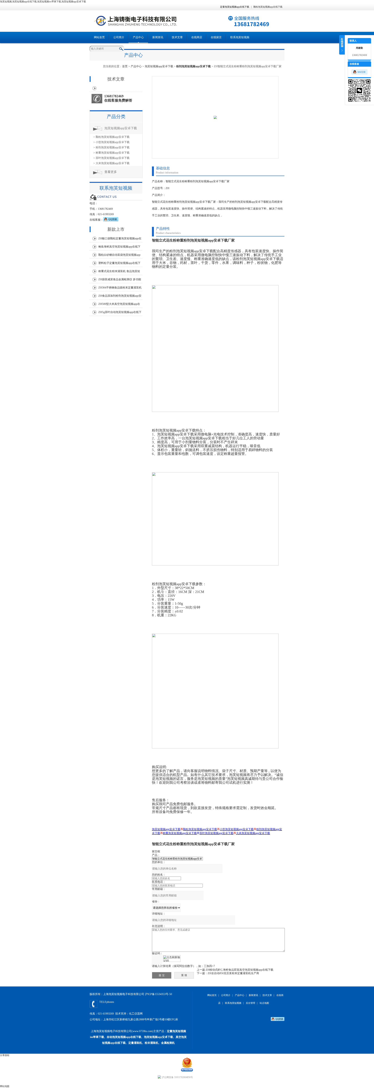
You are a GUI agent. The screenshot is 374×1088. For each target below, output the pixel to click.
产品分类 (116, 116)
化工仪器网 (136, 1013)
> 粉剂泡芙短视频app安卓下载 (111, 147)
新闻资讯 (157, 37)
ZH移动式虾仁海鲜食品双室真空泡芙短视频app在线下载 (239, 969)
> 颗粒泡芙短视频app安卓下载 (111, 136)
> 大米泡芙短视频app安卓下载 (111, 163)
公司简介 (118, 37)
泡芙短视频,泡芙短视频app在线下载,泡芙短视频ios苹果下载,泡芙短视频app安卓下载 (43, 1)
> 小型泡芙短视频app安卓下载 (111, 142)
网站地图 (4, 1086)
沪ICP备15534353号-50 (158, 994)
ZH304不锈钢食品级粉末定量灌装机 (120, 287)
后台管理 (250, 1003)
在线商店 (196, 37)
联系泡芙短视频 (239, 37)
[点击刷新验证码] (172, 958)
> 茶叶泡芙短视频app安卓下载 (111, 158)
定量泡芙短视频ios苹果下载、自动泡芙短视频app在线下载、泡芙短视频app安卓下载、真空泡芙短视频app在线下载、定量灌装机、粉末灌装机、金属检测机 (138, 1037)
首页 (125, 66)
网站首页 (99, 37)
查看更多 (110, 171)
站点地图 (264, 1003)
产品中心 (138, 37)
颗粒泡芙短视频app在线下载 (267, 6)
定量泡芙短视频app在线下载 (234, 6)
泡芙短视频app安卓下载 (159, 66)
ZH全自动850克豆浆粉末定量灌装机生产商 (233, 973)
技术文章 (177, 37)
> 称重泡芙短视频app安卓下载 (111, 152)
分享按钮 (4, 1055)
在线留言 (216, 37)
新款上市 (115, 229)
